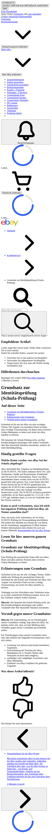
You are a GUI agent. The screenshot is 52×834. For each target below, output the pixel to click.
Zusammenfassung (15, 79)
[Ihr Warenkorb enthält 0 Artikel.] (22, 190)
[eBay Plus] (7, 16)
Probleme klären (14, 113)
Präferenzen (12, 105)
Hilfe (29, 16)
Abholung (22, 16)
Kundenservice (14, 255)
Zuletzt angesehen (15, 82)
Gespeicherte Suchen (16, 97)
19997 (4, 9)
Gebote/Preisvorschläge (17, 85)
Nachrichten (12, 108)
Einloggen (18, 14)
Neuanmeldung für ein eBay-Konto (34, 530)
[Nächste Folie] (24, 799)
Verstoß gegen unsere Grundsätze (22, 419)
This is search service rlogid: (14, 335)
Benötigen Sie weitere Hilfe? (14, 378)
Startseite (11, 230)
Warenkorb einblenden (11, 193)
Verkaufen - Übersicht (17, 92)
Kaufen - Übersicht (15, 90)
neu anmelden (34, 14)
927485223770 (8, 3)
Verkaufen (6, 19)
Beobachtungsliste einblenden (14, 47)
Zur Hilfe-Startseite (36, 378)
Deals (15, 16)
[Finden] (24, 323)
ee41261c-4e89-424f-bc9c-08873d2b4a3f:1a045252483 (25, 6)
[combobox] (14, 310)
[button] (26, 687)
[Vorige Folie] (24, 738)
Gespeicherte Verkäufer (17, 100)
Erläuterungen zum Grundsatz (20, 417)
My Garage (12, 103)
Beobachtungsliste (15, 87)
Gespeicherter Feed (16, 95)
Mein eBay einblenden (11, 74)
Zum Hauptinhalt (9, 11)
